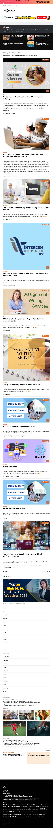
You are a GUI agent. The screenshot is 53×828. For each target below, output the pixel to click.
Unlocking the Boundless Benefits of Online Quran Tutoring (23, 98)
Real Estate (5, 670)
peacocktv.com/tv (18, 814)
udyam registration (21, 816)
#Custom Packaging (15, 29)
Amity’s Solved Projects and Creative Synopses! (22, 385)
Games (5, 812)
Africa (4, 608)
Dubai (24, 809)
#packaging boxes (30, 29)
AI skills (28, 565)
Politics (4, 667)
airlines (45, 804)
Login (4, 786)
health (9, 812)
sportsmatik (42, 814)
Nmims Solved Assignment (20, 436)
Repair (30, 814)
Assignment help (18, 806)
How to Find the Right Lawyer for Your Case (35, 1)
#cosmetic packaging (44, 29)
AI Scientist (24, 565)
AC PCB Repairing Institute (17, 804)
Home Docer (5, 660)
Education (5, 94)
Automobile (5, 615)
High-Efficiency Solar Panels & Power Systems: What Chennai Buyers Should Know (42, 43)
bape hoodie (34, 806)
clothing (9, 809)
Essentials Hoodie (35, 809)
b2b (31, 806)
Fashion (4, 639)
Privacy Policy (6, 791)
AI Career (8, 565)
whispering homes (29, 816)
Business (5, 618)
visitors (13, 285)
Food (4, 646)
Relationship (5, 674)
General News (6, 653)
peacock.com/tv (7, 814)
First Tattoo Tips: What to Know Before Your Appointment (42, 774)
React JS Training (10, 467)
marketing (39, 812)
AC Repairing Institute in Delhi (38, 804)
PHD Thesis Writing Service (14, 508)
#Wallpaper (37, 29)
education (8, 330)
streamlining (8, 285)
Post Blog (5, 788)
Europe (4, 635)
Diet (4, 628)
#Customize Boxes (19, 31)
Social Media (5, 681)
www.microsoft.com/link (38, 816)
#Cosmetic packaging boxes (9, 31)
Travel (4, 691)
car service (5, 809)
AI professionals (18, 565)
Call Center (44, 806)
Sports (4, 684)
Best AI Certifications (10, 567)
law (31, 812)
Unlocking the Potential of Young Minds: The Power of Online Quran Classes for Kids (24, 155)
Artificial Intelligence (8, 806)
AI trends (32, 565)
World (4, 695)
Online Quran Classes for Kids (12, 176)
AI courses (12, 565)
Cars (48, 806)
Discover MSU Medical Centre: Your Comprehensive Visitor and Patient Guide (15, 2)
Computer (5, 621)
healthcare (27, 812)
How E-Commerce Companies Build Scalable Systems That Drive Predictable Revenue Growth (14, 43)
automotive (25, 806)
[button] (47, 750)
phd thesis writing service (11, 518)
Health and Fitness (7, 656)
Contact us (5, 790)
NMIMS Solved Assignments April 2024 (19, 426)
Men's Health (44, 812)
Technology (5, 688)
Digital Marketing (20, 809)
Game (4, 649)
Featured (5, 642)
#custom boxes (7, 29)
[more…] (44, 216)
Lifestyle (5, 663)
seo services (34, 814)
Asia (4, 611)
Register (5, 787)
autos (29, 806)
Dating (4, 625)
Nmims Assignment (10, 436)
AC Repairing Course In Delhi (27, 804)
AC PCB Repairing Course (7, 804)
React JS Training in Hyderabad (12, 476)
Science (4, 677)
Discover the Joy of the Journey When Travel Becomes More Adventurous (42, 37)
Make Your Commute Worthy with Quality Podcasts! (18, 36)
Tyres (16, 816)
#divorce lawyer (23, 29)
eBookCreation (9, 219)
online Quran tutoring (10, 113)
